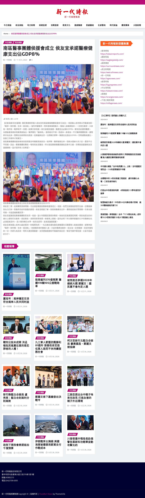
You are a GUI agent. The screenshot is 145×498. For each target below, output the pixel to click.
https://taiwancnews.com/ (111, 91)
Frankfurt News (45, 494)
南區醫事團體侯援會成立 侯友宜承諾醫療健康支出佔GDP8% (34, 33)
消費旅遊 (55, 25)
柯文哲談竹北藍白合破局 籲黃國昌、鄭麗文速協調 (80, 343)
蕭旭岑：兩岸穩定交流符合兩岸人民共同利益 (16, 300)
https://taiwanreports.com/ (112, 54)
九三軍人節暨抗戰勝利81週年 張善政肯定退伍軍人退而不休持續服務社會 (48, 347)
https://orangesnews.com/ (111, 97)
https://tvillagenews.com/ (111, 103)
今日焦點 (7, 25)
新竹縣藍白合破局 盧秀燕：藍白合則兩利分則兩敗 (16, 397)
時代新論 (113, 25)
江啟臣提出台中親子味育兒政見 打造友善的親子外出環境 (80, 397)
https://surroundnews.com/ (112, 66)
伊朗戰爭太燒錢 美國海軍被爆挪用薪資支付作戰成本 (48, 444)
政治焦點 (19, 25)
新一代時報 (7, 60)
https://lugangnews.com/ (111, 84)
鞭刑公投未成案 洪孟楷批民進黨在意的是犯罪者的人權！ (16, 345)
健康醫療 (78, 25)
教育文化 (66, 25)
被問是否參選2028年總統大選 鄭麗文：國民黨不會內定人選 (79, 283)
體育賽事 (125, 25)
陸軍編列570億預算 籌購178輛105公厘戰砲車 (48, 283)
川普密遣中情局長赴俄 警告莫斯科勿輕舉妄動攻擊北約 (80, 442)
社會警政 (102, 25)
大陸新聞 (137, 25)
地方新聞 (31, 25)
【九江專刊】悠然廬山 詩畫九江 (113, 115)
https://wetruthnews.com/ (111, 72)
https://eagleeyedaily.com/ (111, 60)
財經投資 (43, 25)
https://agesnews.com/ (110, 78)
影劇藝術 (90, 25)
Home (6, 33)
